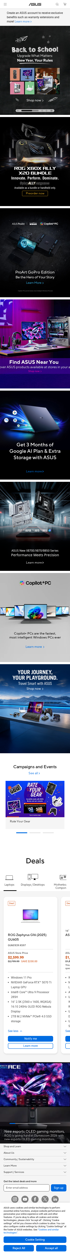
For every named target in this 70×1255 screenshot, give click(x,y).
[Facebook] (35, 1199)
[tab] (17, 110)
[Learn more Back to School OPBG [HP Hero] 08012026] (35, 114)
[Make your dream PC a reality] (35, 343)
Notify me (30, 1038)
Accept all (51, 1248)
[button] (5, 4)
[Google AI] (35, 435)
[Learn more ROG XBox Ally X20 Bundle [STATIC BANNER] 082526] (35, 205)
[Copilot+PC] (35, 617)
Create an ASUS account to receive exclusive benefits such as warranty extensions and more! (35, 17)
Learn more (30, 1045)
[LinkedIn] (55, 1199)
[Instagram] (14, 1199)
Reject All (19, 1248)
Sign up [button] (59, 1188)
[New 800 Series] (35, 526)
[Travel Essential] (35, 708)
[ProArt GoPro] (35, 252)
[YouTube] (25, 1199)
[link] (35, 4)
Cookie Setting (35, 1239)
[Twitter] (45, 1199)
